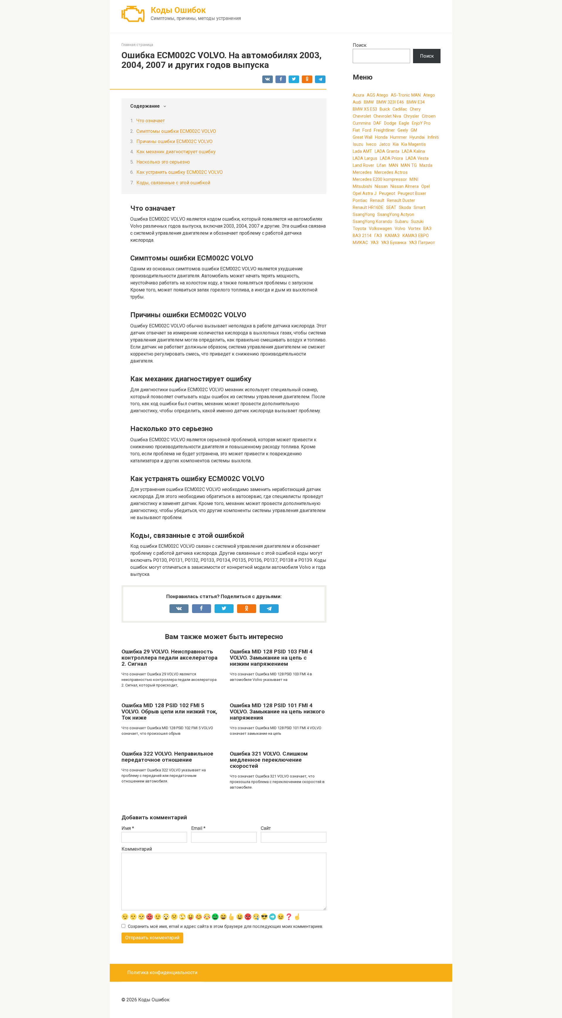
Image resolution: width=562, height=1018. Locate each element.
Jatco (384, 144)
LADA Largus (365, 158)
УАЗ (374, 242)
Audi (357, 102)
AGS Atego (377, 95)
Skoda (405, 207)
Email (198, 828)
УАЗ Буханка (393, 242)
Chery (415, 109)
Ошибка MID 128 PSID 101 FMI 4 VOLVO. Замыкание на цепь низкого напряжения (277, 711)
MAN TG (409, 165)
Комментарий (136, 849)
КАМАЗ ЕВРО (415, 235)
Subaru (401, 221)
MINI (413, 179)
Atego (429, 95)
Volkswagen (380, 228)
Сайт (266, 828)
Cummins (362, 123)
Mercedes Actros (391, 172)
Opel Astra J (364, 193)
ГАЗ (378, 235)
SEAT (391, 207)
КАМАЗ (392, 235)
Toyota (359, 228)
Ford (366, 130)
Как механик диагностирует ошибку (176, 151)
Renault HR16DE (368, 207)
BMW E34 (416, 102)
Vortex (414, 228)
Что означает (150, 120)
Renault (377, 200)
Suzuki (417, 221)
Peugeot (387, 193)
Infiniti (433, 137)
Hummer (398, 137)
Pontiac (360, 200)
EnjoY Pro (421, 123)
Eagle (404, 123)
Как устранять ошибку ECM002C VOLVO (179, 172)
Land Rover (363, 165)
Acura (358, 95)
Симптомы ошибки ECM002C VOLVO (176, 131)
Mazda (425, 165)
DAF (377, 123)
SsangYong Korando (372, 221)
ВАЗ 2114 (362, 235)
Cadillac (400, 109)
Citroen (429, 116)
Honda (381, 137)
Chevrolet (362, 116)
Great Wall (362, 137)
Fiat (356, 130)
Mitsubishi (362, 186)
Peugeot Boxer (412, 193)
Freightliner (384, 130)
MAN (393, 165)
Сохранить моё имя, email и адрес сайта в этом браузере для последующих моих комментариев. (225, 926)
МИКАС (360, 242)
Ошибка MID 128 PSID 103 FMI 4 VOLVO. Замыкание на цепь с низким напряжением (271, 657)
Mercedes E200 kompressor (380, 179)
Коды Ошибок (178, 10)
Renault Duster (401, 200)
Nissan (381, 186)
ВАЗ (427, 228)
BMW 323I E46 (390, 102)
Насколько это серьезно (163, 162)
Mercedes (362, 172)
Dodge (390, 123)
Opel (425, 186)
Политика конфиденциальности (162, 972)
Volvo (400, 228)
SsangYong (364, 214)
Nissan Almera (404, 186)
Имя (127, 828)
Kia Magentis (413, 144)
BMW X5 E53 (365, 109)
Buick (385, 109)
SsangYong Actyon (395, 214)
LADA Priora (391, 158)
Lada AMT (362, 151)
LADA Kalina (413, 151)
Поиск (359, 45)
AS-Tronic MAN (406, 95)
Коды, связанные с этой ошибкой (173, 183)
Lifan (381, 165)
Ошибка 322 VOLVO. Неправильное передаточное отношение (167, 756)
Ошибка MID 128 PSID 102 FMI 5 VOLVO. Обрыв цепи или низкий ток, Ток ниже (169, 711)
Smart (419, 207)
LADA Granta (387, 151)
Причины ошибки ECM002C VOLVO (174, 141)
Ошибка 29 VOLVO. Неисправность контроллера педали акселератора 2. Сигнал (169, 657)
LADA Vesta (417, 158)
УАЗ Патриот (422, 242)
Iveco (371, 144)
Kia (396, 144)
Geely (402, 130)
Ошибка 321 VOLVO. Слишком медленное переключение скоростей (269, 759)
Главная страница (137, 44)
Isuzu (358, 144)
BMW (369, 102)
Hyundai (417, 137)
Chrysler (411, 116)
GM (414, 130)
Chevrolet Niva (387, 116)
